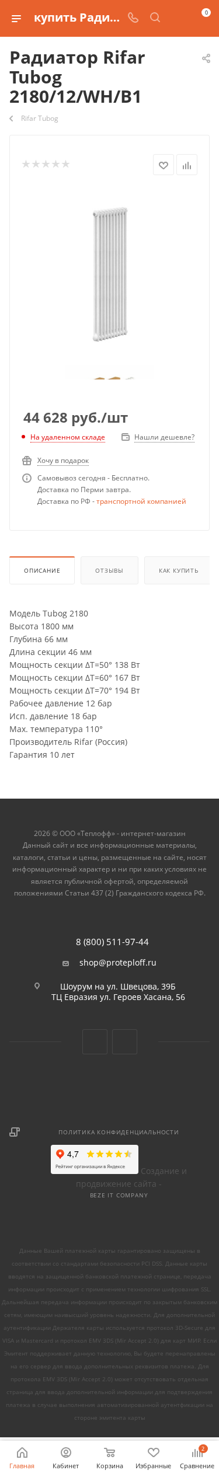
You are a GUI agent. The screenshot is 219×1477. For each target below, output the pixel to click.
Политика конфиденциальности (118, 1132)
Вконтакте (94, 1041)
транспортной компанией (141, 501)
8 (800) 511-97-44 (112, 942)
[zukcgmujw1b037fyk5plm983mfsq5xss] (110, 276)
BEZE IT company (119, 1195)
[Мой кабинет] (177, 18)
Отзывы (109, 570)
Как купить (179, 570)
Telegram (124, 1041)
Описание (42, 570)
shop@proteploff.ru (118, 962)
